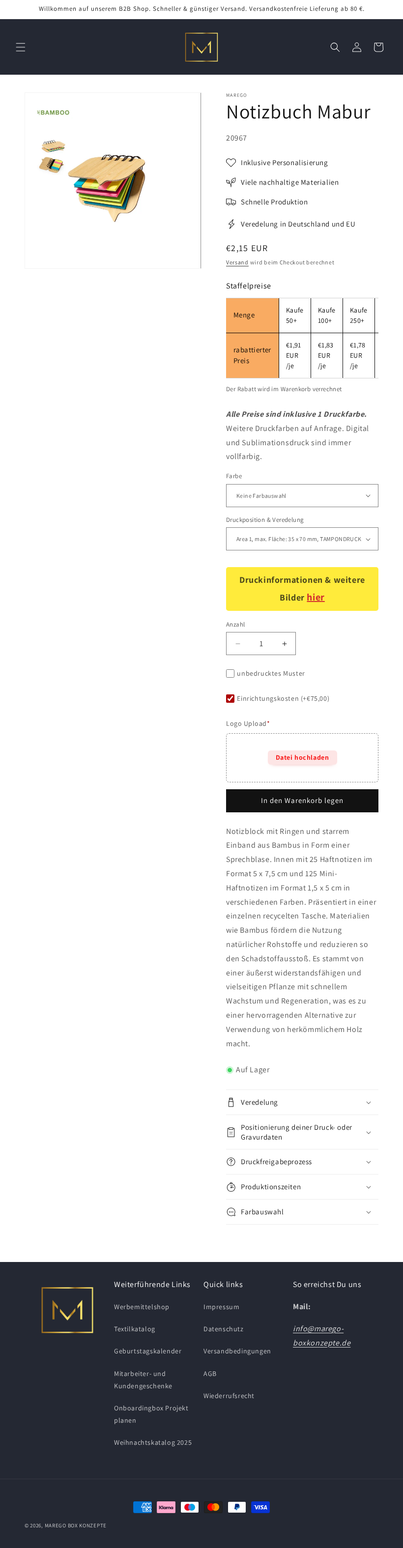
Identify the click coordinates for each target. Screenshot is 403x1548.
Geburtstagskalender (147, 1351)
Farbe (234, 476)
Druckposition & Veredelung (265, 520)
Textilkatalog (134, 1328)
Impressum (221, 1306)
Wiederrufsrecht (229, 1395)
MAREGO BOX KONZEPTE (76, 1525)
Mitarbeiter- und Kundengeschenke (143, 1379)
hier (315, 597)
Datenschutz (223, 1328)
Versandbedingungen (237, 1351)
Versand (237, 262)
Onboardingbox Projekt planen (151, 1414)
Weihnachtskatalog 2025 (153, 1442)
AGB (210, 1373)
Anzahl (235, 624)
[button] (20, 47)
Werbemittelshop (142, 1306)
